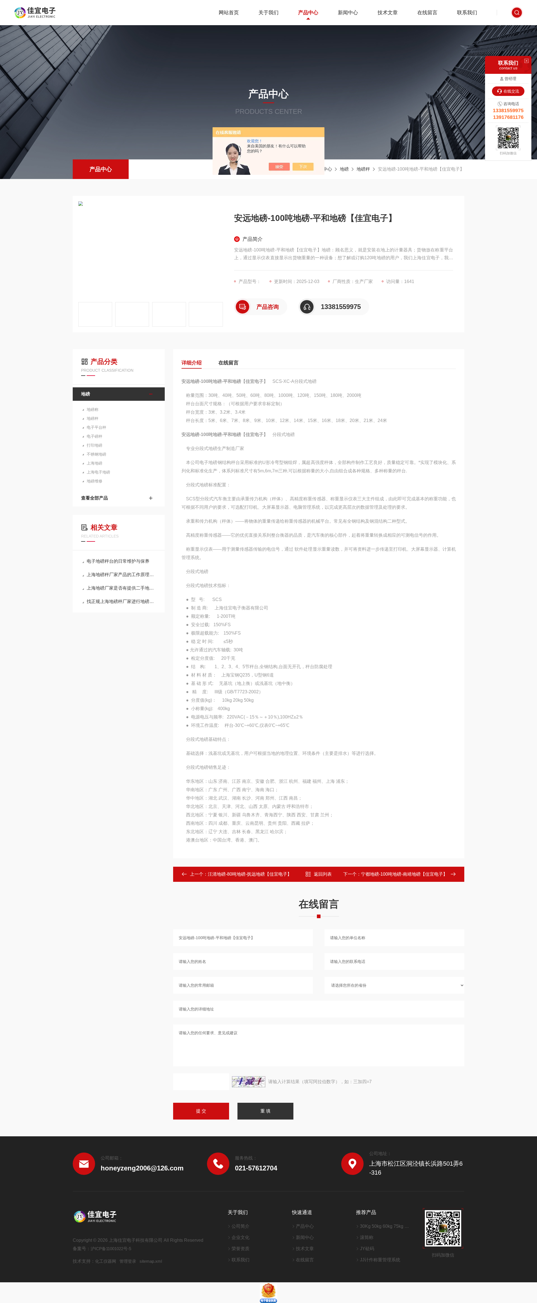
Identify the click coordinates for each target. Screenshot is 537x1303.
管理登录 (127, 1261)
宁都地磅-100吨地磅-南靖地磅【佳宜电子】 (404, 874)
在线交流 (511, 91)
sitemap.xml (151, 1261)
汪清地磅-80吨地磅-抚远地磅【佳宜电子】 (250, 874)
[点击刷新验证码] (248, 1081)
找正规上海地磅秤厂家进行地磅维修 (121, 601)
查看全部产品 (94, 498)
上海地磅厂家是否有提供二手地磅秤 (121, 588)
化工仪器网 (105, 1261)
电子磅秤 (94, 436)
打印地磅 (94, 445)
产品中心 (308, 12)
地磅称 (92, 409)
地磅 (344, 169)
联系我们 (467, 12)
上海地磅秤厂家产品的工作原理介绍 (121, 574)
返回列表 (323, 874)
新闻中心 (348, 12)
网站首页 (229, 12)
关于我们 (268, 12)
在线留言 (427, 12)
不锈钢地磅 (96, 454)
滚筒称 (366, 1237)
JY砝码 (367, 1248)
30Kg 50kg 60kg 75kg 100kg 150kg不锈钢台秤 (384, 1226)
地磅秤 (363, 169)
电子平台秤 (96, 427)
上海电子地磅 (98, 472)
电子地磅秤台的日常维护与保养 (118, 561)
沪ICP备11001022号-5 (111, 1248)
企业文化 (240, 1237)
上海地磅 (94, 463)
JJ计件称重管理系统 (380, 1259)
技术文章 (388, 12)
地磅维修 (94, 481)
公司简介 (240, 1226)
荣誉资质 (240, 1248)
